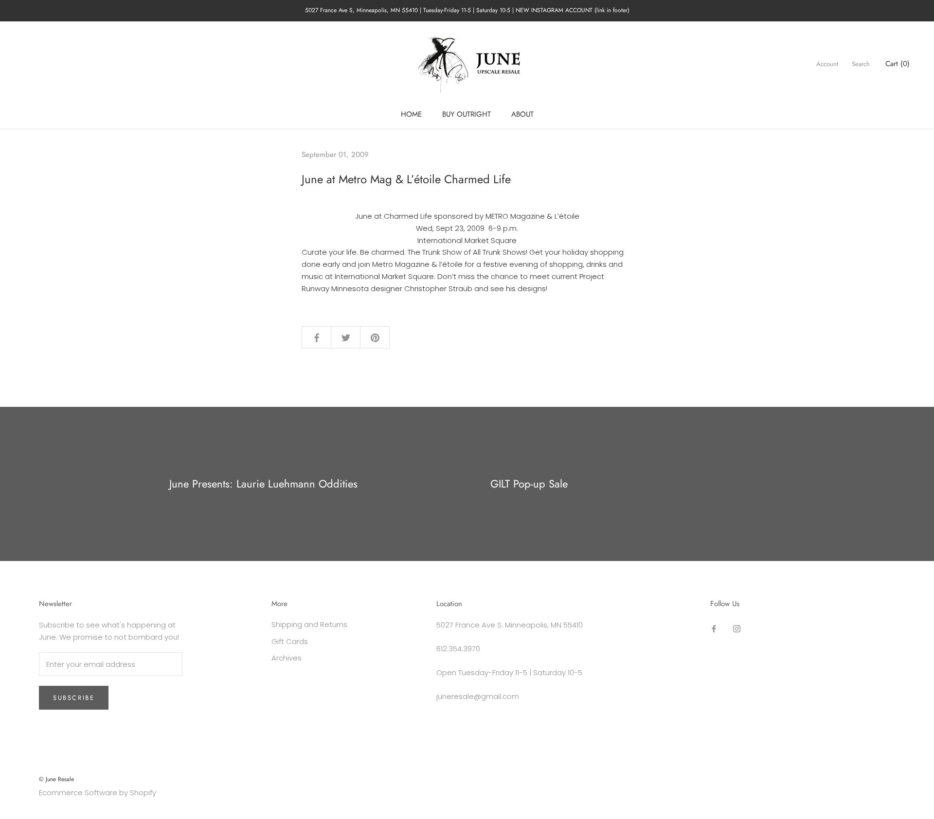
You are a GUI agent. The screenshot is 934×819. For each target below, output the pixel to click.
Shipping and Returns (309, 624)
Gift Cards (289, 641)
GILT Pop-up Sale (529, 483)
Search (861, 64)
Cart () (897, 63)
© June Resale (56, 779)
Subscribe (73, 697)
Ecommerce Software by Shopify (97, 792)
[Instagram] (736, 628)
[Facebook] (714, 628)
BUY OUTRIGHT (466, 114)
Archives (286, 658)
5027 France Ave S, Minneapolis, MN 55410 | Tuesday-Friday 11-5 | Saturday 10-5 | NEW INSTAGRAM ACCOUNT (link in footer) (467, 10)
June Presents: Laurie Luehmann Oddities (263, 483)
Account (827, 64)
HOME (411, 114)
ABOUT (522, 114)
